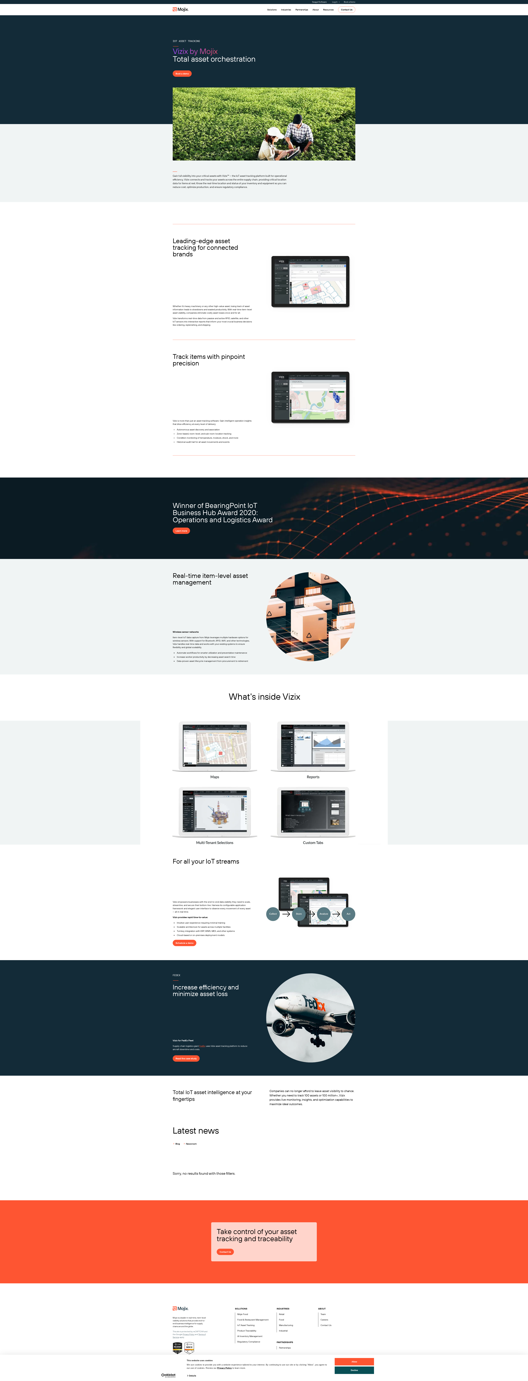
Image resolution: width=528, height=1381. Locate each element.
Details (192, 1375)
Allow (354, 1362)
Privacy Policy (224, 1368)
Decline (354, 1370)
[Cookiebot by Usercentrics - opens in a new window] (168, 1376)
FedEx (202, 1046)
